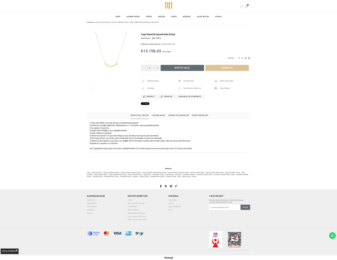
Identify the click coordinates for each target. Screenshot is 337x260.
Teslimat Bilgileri (133, 210)
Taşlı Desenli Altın (100, 174)
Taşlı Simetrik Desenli (111, 173)
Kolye (194, 176)
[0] (246, 6)
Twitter (242, 58)
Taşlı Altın (147, 174)
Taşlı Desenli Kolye (135, 174)
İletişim (171, 203)
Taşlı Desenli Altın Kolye (118, 174)
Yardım (130, 200)
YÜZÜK (149, 17)
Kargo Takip (91, 210)
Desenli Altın (144, 176)
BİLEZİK (161, 17)
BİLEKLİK (186, 17)
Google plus (249, 58)
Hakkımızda (172, 200)
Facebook (239, 58)
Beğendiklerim (92, 203)
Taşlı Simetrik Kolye (232, 173)
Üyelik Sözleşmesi (174, 207)
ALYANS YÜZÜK (133, 17)
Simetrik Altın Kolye (111, 176)
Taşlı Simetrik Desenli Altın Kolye (154, 173)
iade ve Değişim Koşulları (136, 203)
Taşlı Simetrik (97, 173)
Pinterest (246, 58)
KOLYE (174, 17)
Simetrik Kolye (125, 176)
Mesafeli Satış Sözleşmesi (136, 213)
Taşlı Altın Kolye (158, 174)
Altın (179, 176)
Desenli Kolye (171, 176)
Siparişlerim (91, 200)
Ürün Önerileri (200, 115)
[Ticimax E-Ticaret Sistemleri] (168, 258)
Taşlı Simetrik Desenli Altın (131, 173)
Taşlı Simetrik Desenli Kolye (178, 173)
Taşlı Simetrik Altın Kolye (214, 173)
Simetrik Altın (98, 176)
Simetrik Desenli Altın (204, 174)
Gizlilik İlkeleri (132, 207)
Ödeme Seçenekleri (178, 115)
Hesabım (90, 213)
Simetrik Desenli (189, 174)
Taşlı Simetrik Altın (197, 173)
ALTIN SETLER (203, 17)
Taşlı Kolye (170, 174)
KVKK (170, 210)
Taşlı (88, 173)
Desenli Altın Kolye (157, 176)
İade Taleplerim (92, 207)
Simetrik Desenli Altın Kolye (224, 174)
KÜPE (118, 17)
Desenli (135, 176)
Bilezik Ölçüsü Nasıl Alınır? (137, 220)
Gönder (245, 207)
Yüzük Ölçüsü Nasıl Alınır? (137, 216)
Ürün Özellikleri (139, 115)
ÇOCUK (218, 17)
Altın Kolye (186, 176)
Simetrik (178, 174)
